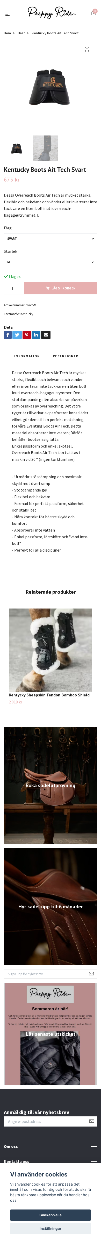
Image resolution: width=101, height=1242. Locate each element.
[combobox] (50, 241)
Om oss (11, 1148)
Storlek (10, 253)
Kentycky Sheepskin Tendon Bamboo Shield (49, 697)
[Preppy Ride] (51, 15)
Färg (8, 229)
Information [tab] (27, 358)
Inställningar (50, 1228)
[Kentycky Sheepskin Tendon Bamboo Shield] (50, 653)
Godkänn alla (50, 1215)
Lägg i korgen (64, 290)
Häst (21, 35)
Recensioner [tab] (65, 358)
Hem (7, 35)
